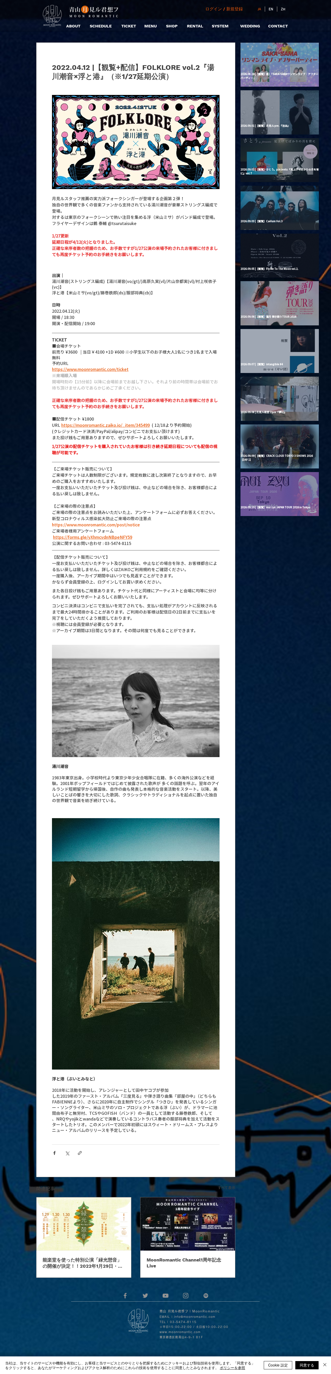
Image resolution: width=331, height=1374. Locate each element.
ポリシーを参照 (232, 1367)
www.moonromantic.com (180, 1332)
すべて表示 (226, 1187)
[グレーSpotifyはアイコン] (205, 1295)
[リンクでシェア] (79, 1153)
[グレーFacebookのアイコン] (125, 1295)
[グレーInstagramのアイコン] (185, 1295)
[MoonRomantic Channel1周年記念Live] (187, 1224)
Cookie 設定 (278, 1365)
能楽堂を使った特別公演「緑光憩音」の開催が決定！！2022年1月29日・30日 (83, 1263)
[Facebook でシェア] (54, 1153)
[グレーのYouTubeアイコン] (165, 1295)
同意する (307, 1365)
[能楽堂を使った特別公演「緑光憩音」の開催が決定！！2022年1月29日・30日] (83, 1224)
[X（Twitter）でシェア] (67, 1153)
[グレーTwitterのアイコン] (145, 1295)
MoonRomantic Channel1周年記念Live (184, 1262)
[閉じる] (325, 1365)
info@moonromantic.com (194, 1316)
